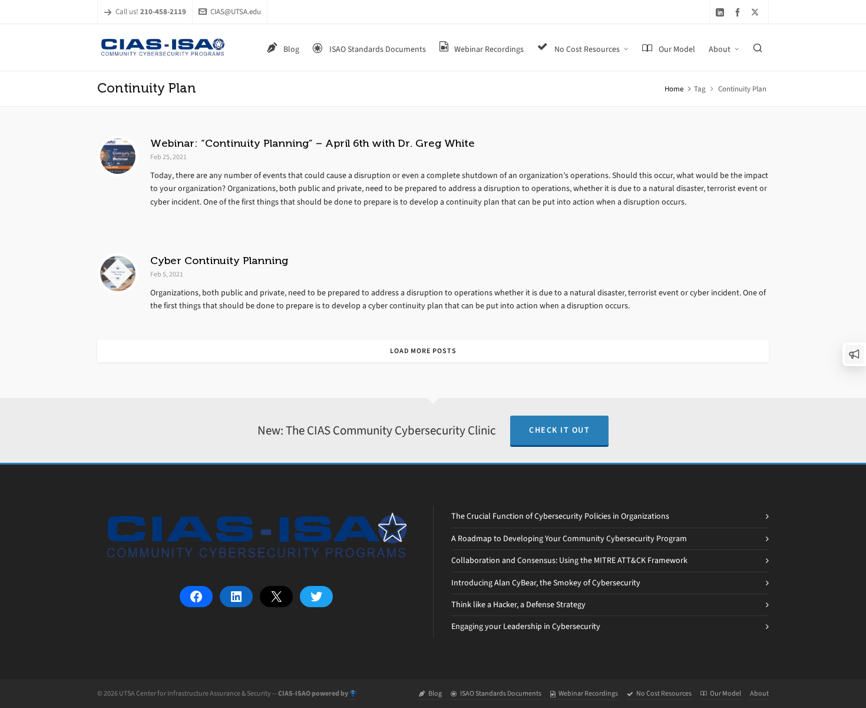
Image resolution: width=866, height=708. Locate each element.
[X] (276, 596)
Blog (435, 693)
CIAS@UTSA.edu (235, 11)
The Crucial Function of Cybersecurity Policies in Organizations (560, 516)
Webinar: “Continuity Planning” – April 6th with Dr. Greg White (312, 143)
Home (674, 89)
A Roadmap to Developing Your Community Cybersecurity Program (569, 538)
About (759, 693)
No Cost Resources (664, 693)
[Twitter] (316, 596)
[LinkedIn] (236, 596)
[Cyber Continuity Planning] (117, 273)
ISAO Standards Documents (500, 693)
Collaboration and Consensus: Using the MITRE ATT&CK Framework (569, 560)
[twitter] (756, 12)
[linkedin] (722, 12)
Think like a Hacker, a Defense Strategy (518, 604)
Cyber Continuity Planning (219, 260)
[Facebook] (196, 596)
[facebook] (739, 12)
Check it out (559, 430)
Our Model (725, 693)
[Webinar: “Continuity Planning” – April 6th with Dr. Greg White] (117, 156)
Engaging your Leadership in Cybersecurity (525, 626)
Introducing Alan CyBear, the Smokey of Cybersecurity (545, 582)
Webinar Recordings (588, 693)
